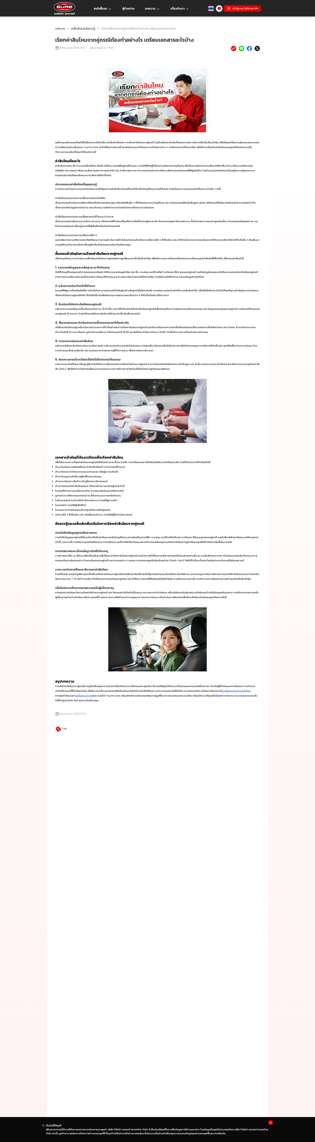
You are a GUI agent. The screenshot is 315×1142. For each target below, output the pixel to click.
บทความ (150, 8)
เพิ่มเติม (222, 1133)
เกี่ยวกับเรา (177, 8)
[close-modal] (270, 1122)
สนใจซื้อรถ (100, 8)
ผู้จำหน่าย (128, 8)
